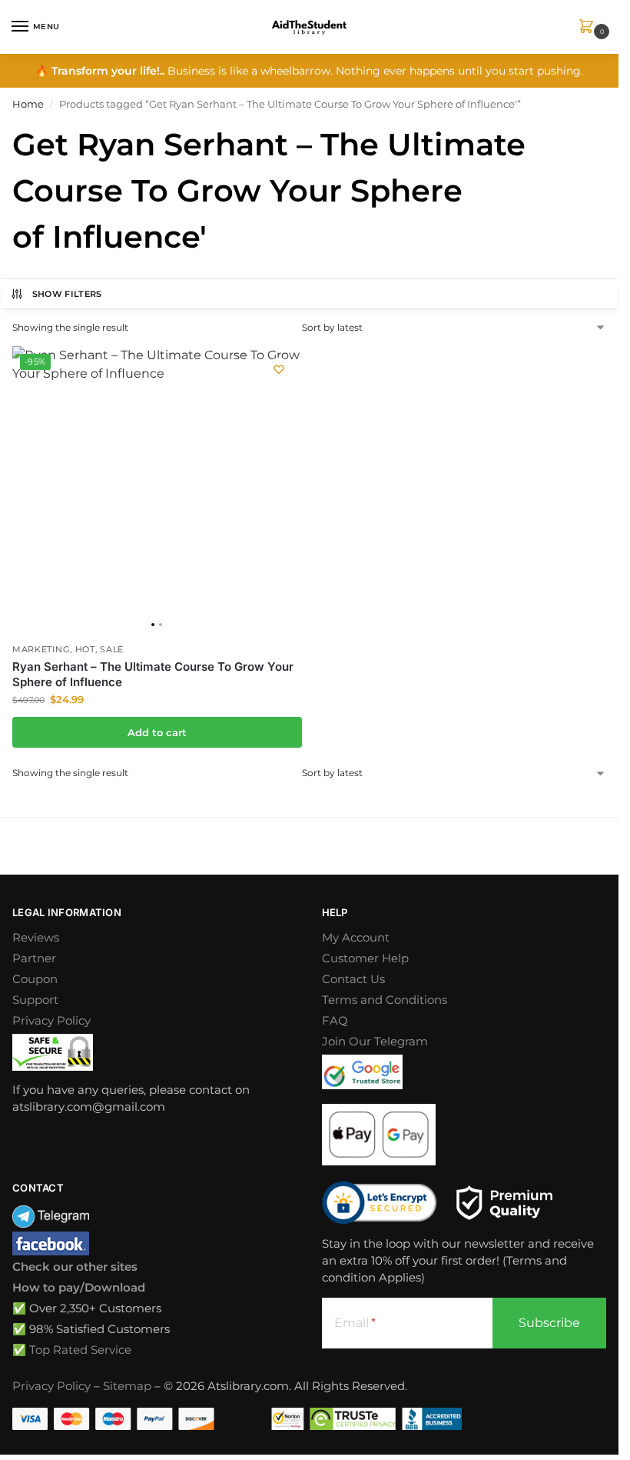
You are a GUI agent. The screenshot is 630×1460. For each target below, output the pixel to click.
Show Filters (67, 293)
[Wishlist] (278, 369)
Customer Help (365, 958)
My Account (356, 938)
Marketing (41, 650)
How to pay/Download (78, 1288)
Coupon (35, 979)
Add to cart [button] (157, 732)
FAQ (335, 1021)
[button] (589, 27)
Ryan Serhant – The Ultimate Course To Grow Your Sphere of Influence (152, 674)
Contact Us (353, 979)
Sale (112, 650)
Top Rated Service (80, 1350)
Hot (85, 650)
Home (28, 104)
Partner (34, 958)
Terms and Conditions (384, 1000)
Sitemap (127, 1386)
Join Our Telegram (375, 1041)
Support (35, 1000)
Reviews (35, 938)
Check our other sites (75, 1267)
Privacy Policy (51, 1021)
